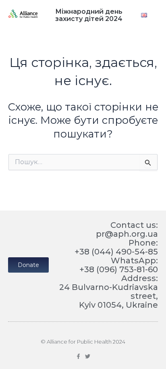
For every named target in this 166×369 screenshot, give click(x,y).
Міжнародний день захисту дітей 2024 (88, 15)
